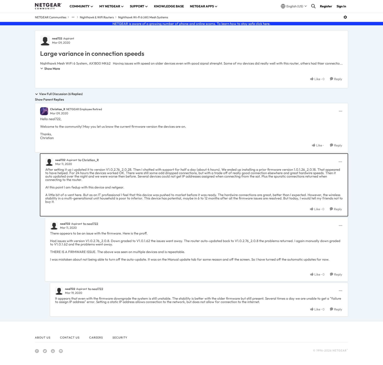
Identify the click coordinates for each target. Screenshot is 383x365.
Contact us (70, 337)
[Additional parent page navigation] (73, 17)
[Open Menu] (345, 17)
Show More (52, 68)
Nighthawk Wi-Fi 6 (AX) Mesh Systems (143, 17)
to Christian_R (88, 160)
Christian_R (57, 109)
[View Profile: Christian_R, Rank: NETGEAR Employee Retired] (44, 111)
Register (326, 6)
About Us (42, 337)
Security (120, 337)
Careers (96, 337)
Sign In (341, 6)
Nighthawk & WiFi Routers (97, 17)
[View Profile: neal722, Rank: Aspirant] (45, 40)
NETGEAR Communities (50, 17)
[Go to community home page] (48, 6)
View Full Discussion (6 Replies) (61, 94)
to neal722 (90, 223)
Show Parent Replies (49, 99)
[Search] (313, 6)
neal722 (57, 38)
